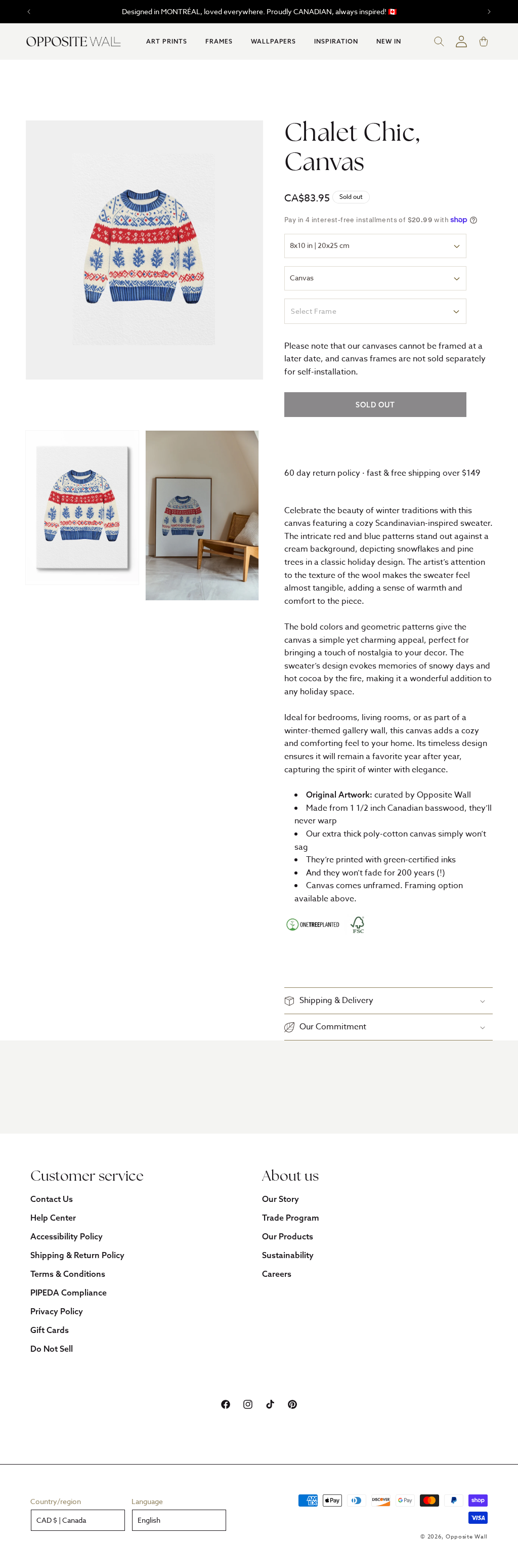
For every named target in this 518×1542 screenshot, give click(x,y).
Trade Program (290, 1218)
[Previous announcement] (29, 11)
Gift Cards (49, 1330)
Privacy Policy (56, 1311)
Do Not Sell (51, 1349)
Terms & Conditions (67, 1274)
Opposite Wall (467, 1536)
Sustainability (288, 1255)
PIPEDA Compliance (68, 1292)
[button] (166, 41)
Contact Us (51, 1199)
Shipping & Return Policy (77, 1255)
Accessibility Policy (66, 1236)
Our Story (280, 1199)
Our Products (287, 1236)
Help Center (53, 1218)
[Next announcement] (489, 11)
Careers (276, 1274)
